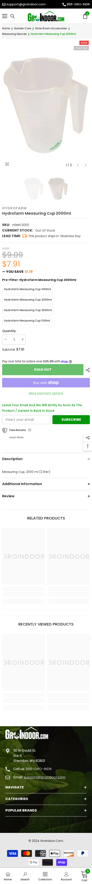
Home (6, 28)
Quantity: (9, 331)
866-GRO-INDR (78, 4)
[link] (23, 594)
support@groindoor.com (26, 4)
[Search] (12, 16)
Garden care (22, 28)
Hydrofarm (14, 208)
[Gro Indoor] (46, 16)
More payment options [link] (46, 393)
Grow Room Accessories (51, 28)
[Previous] (78, 165)
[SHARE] (86, 370)
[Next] (85, 165)
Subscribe (71, 419)
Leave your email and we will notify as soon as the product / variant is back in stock (42, 408)
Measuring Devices (14, 34)
